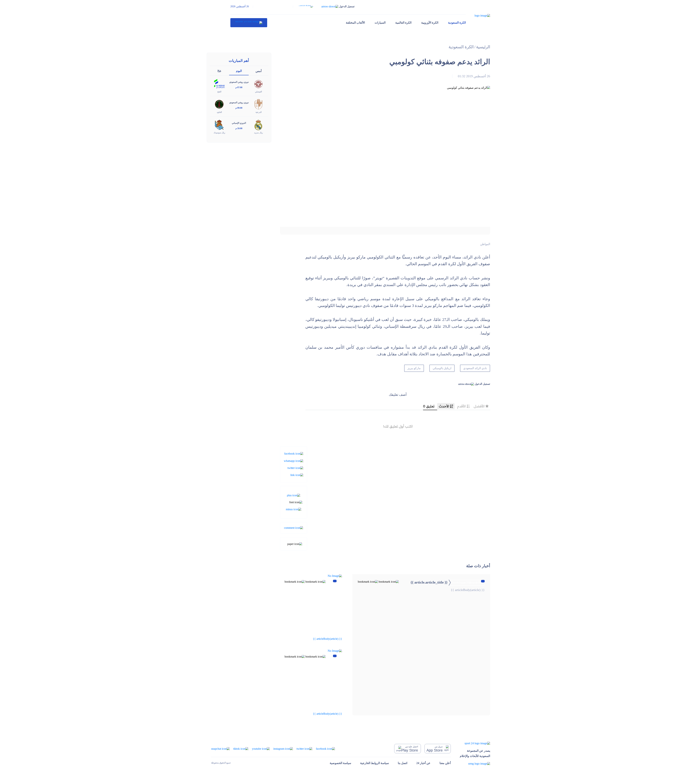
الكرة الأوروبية (429, 22)
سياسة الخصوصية (340, 763)
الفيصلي (258, 92)
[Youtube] (261, 748)
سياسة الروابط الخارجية (374, 763)
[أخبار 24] (248, 22)
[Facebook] (293, 453)
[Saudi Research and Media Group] (475, 763)
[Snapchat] (220, 748)
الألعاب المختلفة (355, 22)
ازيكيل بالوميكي (442, 368)
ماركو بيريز (414, 368)
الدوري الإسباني (239, 123)
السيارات (380, 22)
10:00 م (238, 128)
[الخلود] (219, 104)
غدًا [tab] (219, 71)
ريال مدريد (258, 133)
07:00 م (238, 87)
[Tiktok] (240, 748)
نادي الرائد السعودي (475, 368)
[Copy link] (296, 474)
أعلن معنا (445, 763)
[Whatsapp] (293, 460)
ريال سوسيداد (219, 133)
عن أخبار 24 (423, 763)
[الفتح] (219, 83)
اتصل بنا (402, 763)
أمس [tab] (259, 71)
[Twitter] (295, 467)
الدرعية (259, 112)
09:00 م (238, 108)
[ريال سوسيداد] (219, 124)
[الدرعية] (258, 104)
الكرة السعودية (457, 22)
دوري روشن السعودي (239, 82)
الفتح (219, 92)
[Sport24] (475, 743)
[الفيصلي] (258, 83)
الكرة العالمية (403, 22)
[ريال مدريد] (258, 124)
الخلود (219, 112)
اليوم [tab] (239, 70)
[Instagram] (283, 748)
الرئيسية (483, 47)
